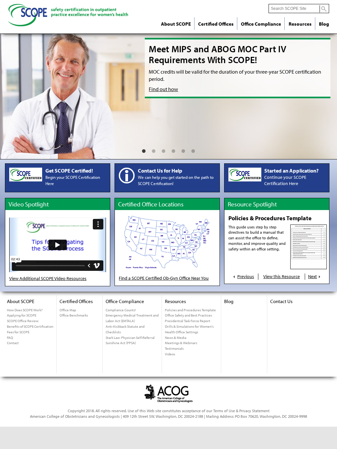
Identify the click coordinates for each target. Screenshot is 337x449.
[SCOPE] (68, 28)
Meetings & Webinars (181, 343)
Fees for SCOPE (18, 332)
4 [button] (173, 149)
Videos (170, 354)
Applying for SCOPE (21, 315)
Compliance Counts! (121, 310)
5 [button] (183, 149)
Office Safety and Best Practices (188, 315)
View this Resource (281, 276)
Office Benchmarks (74, 315)
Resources (300, 24)
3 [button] (163, 149)
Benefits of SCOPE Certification (30, 326)
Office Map (68, 310)
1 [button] (144, 149)
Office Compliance (261, 24)
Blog (324, 24)
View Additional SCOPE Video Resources (48, 278)
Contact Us (281, 301)
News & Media (175, 337)
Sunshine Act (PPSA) (121, 343)
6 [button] (193, 149)
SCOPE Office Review (23, 321)
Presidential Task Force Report (187, 321)
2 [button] (153, 149)
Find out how (163, 89)
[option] (168, 96)
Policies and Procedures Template (190, 310)
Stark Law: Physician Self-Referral (130, 337)
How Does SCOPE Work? (24, 310)
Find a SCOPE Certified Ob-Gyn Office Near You (164, 278)
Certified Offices (216, 24)
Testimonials (174, 348)
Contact (13, 343)
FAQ (10, 337)
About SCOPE (176, 24)
